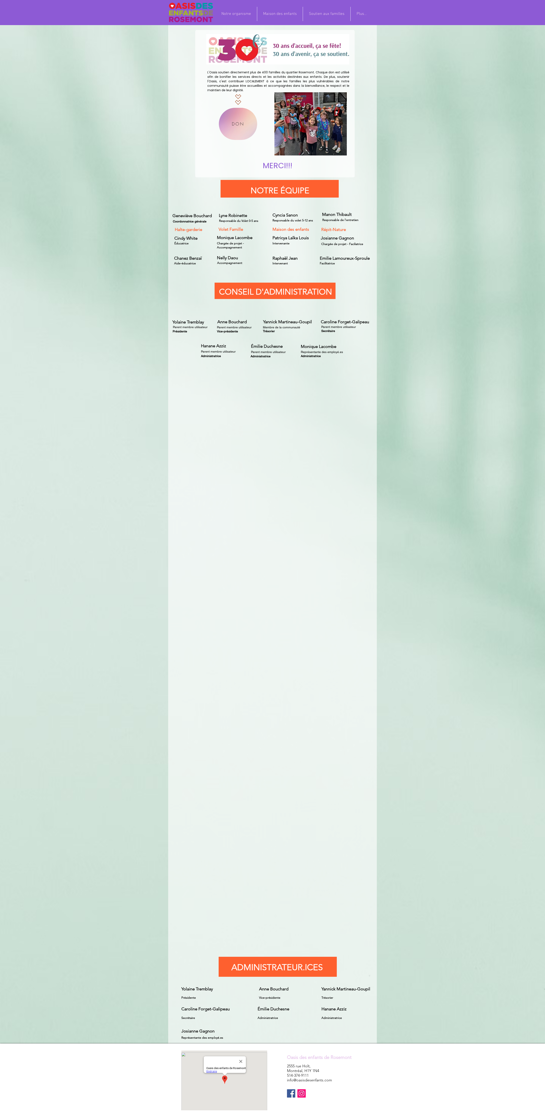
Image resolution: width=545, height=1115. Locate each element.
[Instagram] (301, 1093)
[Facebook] (291, 1093)
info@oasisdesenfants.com (309, 1080)
